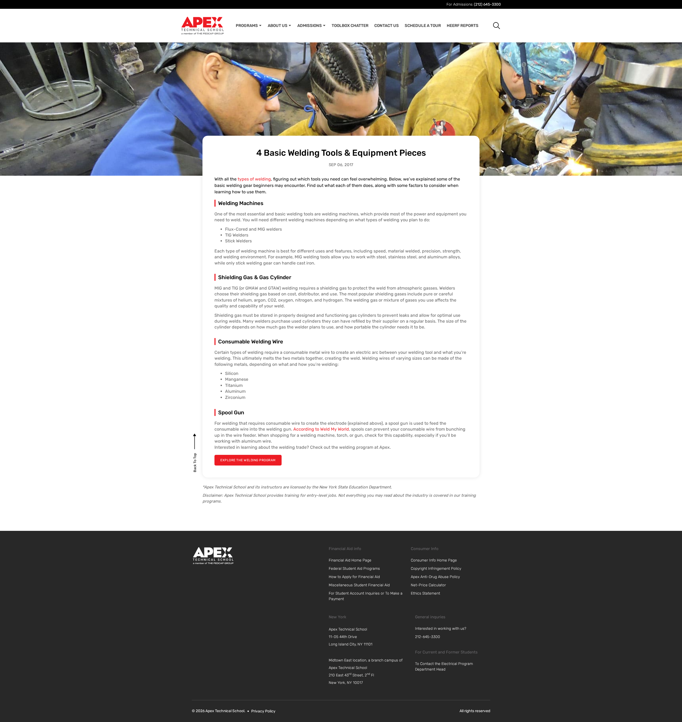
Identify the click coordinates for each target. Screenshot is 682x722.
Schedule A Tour (423, 25)
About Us (277, 25)
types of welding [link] (254, 179)
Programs (247, 25)
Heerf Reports (462, 25)
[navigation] (369, 637)
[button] (492, 25)
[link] (213, 555)
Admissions (309, 25)
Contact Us (386, 25)
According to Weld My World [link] (321, 429)
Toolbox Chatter (350, 25)
